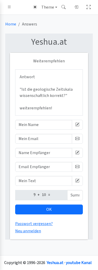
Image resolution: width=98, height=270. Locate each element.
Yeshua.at (55, 263)
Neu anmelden (28, 231)
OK (49, 209)
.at (49, 42)
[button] (9, 7)
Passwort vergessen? (34, 224)
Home (10, 24)
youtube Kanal (79, 263)
